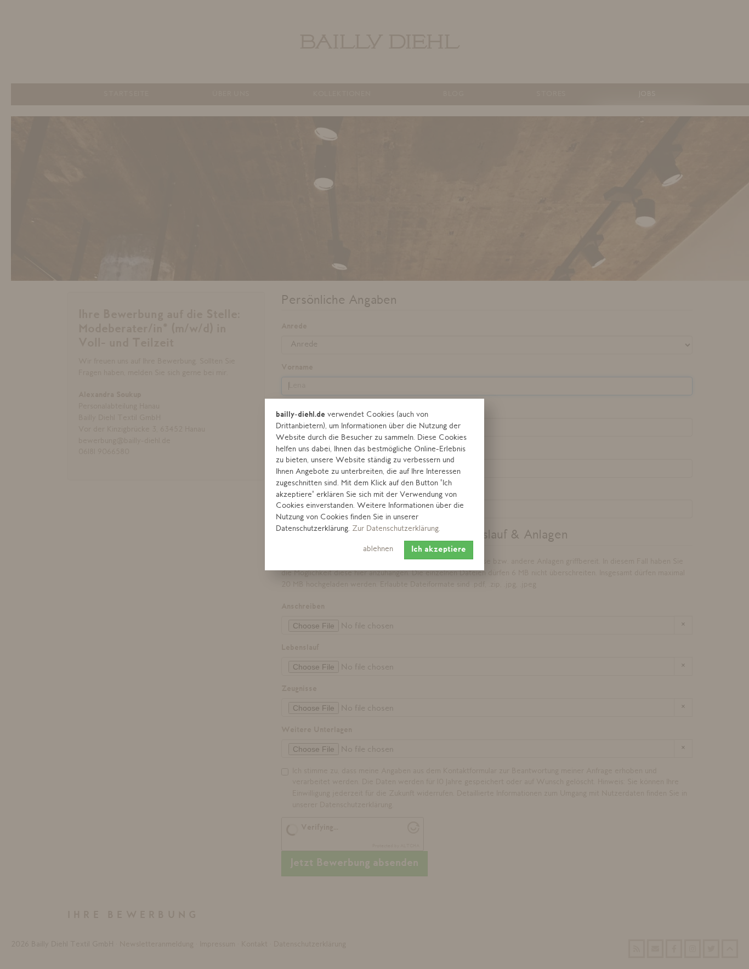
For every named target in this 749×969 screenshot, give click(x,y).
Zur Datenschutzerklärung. (396, 528)
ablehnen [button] (378, 549)
